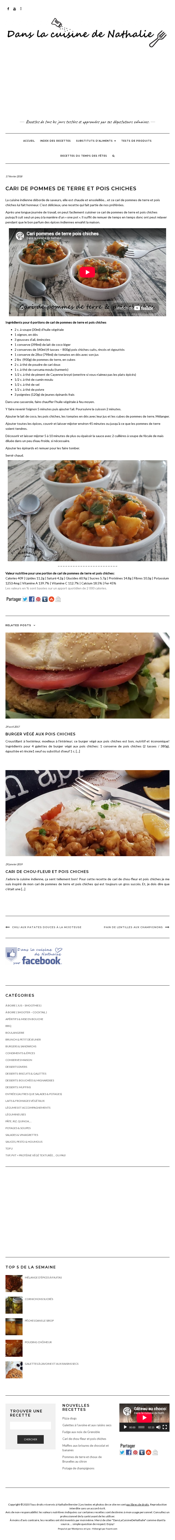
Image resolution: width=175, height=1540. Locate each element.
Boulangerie (14, 1032)
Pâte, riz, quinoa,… (18, 1121)
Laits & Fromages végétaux (25, 1100)
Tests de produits (136, 140)
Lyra (88, 1528)
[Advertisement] (87, 84)
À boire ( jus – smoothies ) (23, 1005)
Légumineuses (15, 1114)
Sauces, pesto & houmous (23, 1141)
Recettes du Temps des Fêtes (83, 155)
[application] (144, 1418)
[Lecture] (125, 1427)
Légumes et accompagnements (27, 1107)
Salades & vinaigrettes (21, 1135)
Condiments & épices (20, 1053)
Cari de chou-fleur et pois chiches (47, 872)
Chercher (30, 1439)
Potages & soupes (18, 1128)
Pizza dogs (69, 1418)
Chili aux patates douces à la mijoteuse (47, 927)
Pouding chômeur (38, 1342)
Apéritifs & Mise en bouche (24, 1019)
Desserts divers (16, 1066)
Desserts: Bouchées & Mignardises (29, 1080)
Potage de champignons (78, 1468)
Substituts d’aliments (95, 140)
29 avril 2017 (12, 726)
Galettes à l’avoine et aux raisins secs (51, 1363)
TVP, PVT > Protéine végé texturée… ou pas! (35, 1155)
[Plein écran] (164, 1427)
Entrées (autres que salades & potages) (33, 1094)
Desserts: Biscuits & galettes (25, 1073)
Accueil (29, 140)
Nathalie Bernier (68, 1504)
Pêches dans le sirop (39, 1320)
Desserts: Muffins (18, 1087)
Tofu (9, 1148)
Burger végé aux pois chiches (40, 734)
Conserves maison (18, 1060)
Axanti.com (111, 1528)
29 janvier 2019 (13, 864)
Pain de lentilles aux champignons (133, 927)
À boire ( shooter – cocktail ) (26, 1012)
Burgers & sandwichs (20, 1046)
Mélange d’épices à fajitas (43, 1277)
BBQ (8, 1026)
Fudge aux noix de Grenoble (81, 1432)
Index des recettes (55, 140)
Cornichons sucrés (39, 1299)
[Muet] (158, 1427)
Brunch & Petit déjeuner (23, 1039)
